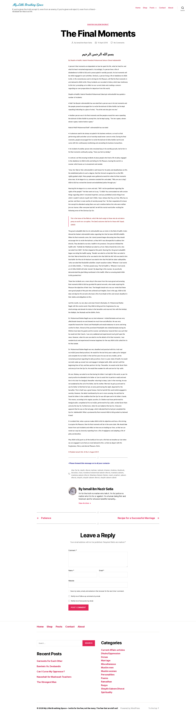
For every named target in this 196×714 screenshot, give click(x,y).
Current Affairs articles (113, 650)
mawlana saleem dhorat (80, 475)
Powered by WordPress (130, 708)
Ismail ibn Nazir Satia (84, 43)
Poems (104, 678)
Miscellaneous (108, 664)
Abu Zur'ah (75, 470)
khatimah (120, 470)
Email (101, 571)
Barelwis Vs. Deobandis (49, 666)
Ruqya (104, 685)
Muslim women (109, 671)
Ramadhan (106, 681)
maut (80, 473)
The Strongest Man (46, 682)
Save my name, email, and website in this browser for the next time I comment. (97, 591)
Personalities (108, 674)
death (82, 470)
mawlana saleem (117, 473)
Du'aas (104, 657)
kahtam (94, 470)
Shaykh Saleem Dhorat (98, 24)
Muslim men (107, 667)
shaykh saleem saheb (108, 478)
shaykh (79, 478)
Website (71, 581)
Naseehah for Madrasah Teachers (54, 677)
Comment (72, 550)
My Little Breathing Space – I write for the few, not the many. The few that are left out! (81, 708)
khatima (114, 470)
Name (71, 571)
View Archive (85, 503)
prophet (117, 475)
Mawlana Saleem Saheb (99, 475)
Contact (162, 8)
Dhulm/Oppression (110, 653)
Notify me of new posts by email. (82, 601)
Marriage (105, 660)
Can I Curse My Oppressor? (51, 671)
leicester (74, 473)
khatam (107, 470)
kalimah (100, 470)
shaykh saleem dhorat (91, 478)
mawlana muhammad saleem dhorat (96, 473)
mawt (111, 475)
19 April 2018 (103, 43)
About (170, 8)
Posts (152, 8)
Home (137, 8)
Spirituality (106, 692)
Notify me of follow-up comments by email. (85, 596)
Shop (145, 8)
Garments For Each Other (49, 661)
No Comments (119, 43)
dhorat (87, 470)
